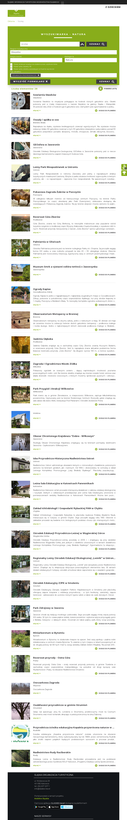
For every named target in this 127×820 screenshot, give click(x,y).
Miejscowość (16, 56)
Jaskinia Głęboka (43, 339)
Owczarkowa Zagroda (46, 682)
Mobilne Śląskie (41, 798)
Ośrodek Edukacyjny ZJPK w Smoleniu (56, 583)
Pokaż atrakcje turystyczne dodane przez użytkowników (35, 64)
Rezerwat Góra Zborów (46, 217)
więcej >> (37, 110)
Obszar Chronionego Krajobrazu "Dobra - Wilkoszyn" (64, 436)
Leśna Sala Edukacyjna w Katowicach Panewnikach (63, 483)
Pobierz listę (110, 89)
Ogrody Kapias (42, 289)
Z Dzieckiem (113, 7)
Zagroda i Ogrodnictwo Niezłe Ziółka (55, 364)
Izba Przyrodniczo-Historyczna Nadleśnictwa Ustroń (63, 458)
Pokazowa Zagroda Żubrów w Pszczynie (57, 192)
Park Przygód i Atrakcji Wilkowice (53, 388)
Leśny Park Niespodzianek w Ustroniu (55, 167)
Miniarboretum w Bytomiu (48, 633)
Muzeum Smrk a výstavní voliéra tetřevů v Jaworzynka (65, 266)
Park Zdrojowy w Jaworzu (48, 608)
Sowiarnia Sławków (44, 95)
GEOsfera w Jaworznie (46, 144)
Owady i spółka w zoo (46, 119)
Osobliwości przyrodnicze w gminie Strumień (60, 705)
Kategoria (69, 56)
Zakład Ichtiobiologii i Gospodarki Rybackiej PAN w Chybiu (67, 508)
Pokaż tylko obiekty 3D (22, 66)
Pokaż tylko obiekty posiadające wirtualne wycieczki (34, 69)
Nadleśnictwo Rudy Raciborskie (52, 752)
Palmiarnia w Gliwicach (47, 241)
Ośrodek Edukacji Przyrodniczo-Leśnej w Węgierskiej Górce (69, 533)
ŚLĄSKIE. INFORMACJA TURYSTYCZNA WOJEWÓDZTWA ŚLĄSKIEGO (33, 2)
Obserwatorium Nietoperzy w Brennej (55, 314)
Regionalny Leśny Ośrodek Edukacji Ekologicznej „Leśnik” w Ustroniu (74, 558)
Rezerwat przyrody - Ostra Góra (51, 657)
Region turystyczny (19, 49)
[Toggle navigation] (62, 2)
